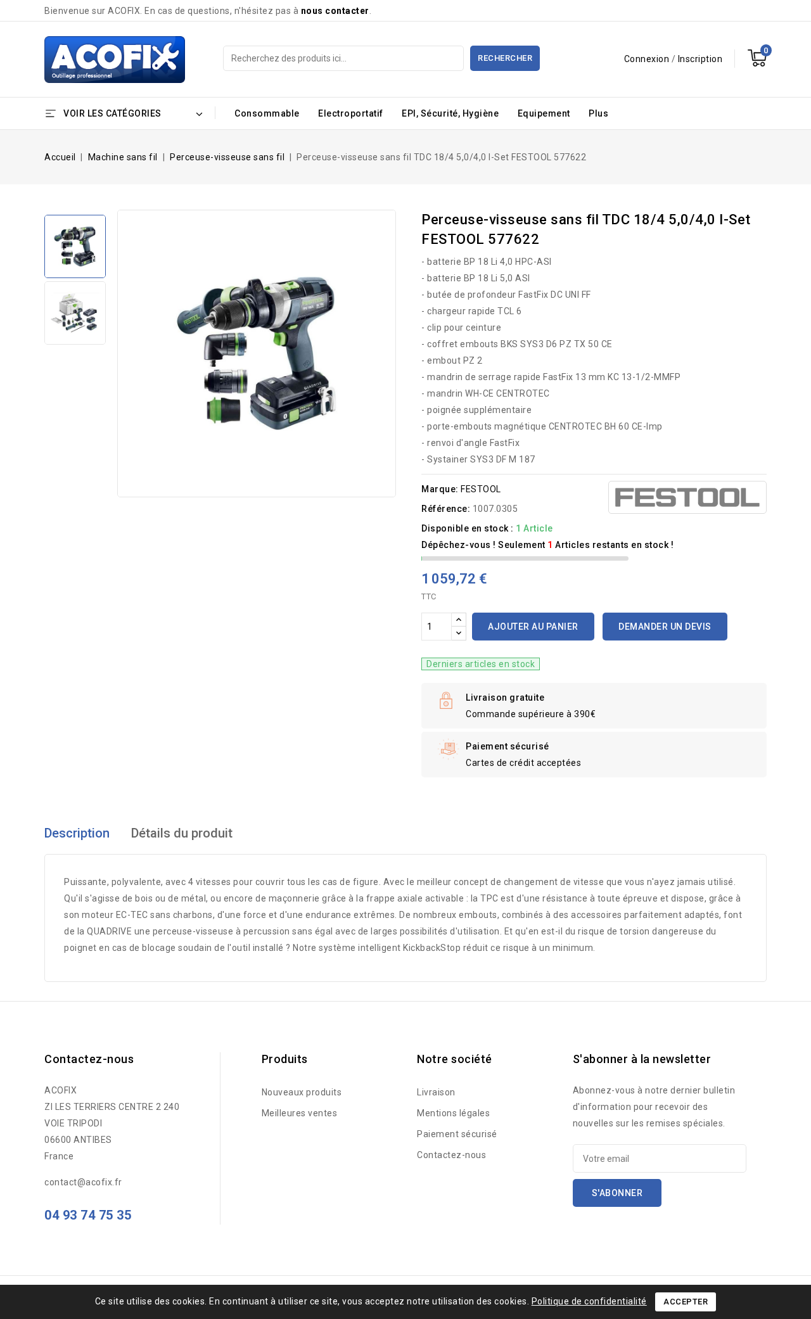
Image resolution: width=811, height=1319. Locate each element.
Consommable (267, 113)
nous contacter (335, 11)
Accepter (685, 1301)
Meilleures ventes (300, 1113)
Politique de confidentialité (589, 1301)
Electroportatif (350, 113)
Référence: (445, 509)
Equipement (544, 113)
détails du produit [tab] (182, 833)
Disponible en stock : (467, 528)
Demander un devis (665, 626)
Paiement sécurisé (457, 1134)
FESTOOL (481, 489)
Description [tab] (77, 833)
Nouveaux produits (302, 1092)
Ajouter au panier (533, 626)
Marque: (440, 489)
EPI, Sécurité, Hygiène (450, 113)
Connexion (648, 59)
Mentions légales (453, 1113)
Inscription (700, 59)
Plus (598, 113)
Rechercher (505, 58)
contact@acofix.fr (83, 1182)
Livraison (436, 1092)
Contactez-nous (451, 1155)
